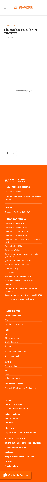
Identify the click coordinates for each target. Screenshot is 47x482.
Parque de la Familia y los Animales (20, 456)
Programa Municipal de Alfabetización (21, 432)
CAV (6, 320)
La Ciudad (9, 452)
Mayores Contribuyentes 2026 (18, 276)
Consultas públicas (13, 250)
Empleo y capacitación (14, 404)
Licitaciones (11, 25)
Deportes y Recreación (15, 438)
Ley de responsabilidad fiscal (17, 264)
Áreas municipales (13, 191)
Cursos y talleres (12, 366)
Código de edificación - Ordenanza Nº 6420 (23, 295)
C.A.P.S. (8, 334)
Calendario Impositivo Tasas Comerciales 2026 (22, 240)
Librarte (8, 374)
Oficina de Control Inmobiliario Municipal (23, 443)
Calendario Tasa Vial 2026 (16, 235)
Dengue (8, 346)
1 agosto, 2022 (8, 37)
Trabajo (8, 400)
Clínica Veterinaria (13, 338)
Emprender (9, 422)
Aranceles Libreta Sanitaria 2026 (19, 280)
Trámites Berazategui (14, 324)
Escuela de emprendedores (17, 408)
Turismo (8, 461)
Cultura (8, 362)
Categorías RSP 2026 (13, 246)
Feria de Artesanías (13, 378)
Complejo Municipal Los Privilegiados (21, 388)
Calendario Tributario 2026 (16, 231)
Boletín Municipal (12, 268)
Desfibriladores (11, 342)
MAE (6, 370)
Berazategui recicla (13, 356)
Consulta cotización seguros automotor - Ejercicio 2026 (22, 255)
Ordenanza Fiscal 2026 (14, 223)
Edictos (8, 284)
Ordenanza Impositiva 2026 (17, 227)
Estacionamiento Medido (16, 447)
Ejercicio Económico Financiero (18, 260)
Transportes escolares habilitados (19, 299)
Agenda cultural (12, 418)
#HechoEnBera (11, 466)
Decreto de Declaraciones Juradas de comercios (21, 289)
